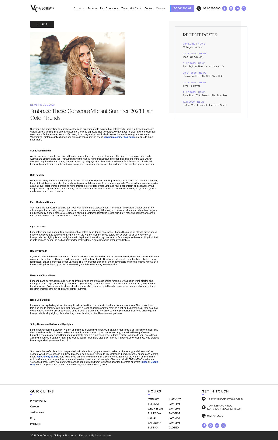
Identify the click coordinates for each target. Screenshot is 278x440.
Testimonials (37, 412)
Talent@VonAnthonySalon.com (225, 399)
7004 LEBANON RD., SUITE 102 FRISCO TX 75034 (224, 407)
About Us (79, 8)
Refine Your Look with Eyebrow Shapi (205, 103)
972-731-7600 (212, 8)
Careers (160, 8)
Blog (33, 418)
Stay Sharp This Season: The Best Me (205, 94)
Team (124, 8)
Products (35, 424)
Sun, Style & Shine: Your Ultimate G (203, 65)
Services (93, 8)
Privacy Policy (38, 401)
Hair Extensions (109, 8)
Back (44, 24)
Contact (148, 8)
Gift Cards (136, 8)
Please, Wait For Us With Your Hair (203, 74)
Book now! (182, 8)
